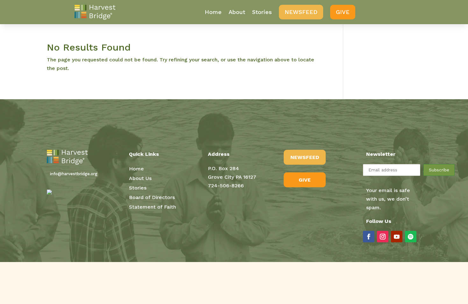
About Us (140, 178)
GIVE (305, 180)
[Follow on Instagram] (382, 236)
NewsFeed (301, 12)
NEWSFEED (304, 157)
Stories (262, 12)
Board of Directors (152, 197)
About (237, 12)
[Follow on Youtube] (396, 236)
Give (343, 12)
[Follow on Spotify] (410, 236)
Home (213, 12)
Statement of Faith (152, 207)
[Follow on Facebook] (368, 236)
